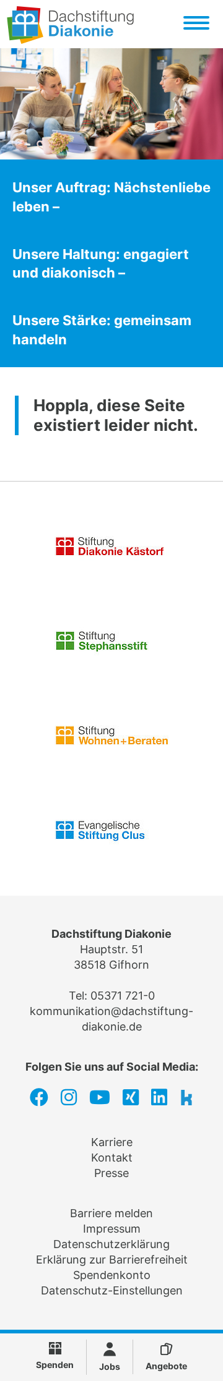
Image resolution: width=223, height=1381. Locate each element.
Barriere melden (111, 1213)
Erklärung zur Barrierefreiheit (112, 1259)
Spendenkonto (112, 1274)
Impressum (112, 1228)
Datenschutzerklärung (111, 1244)
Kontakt (112, 1157)
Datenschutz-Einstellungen (112, 1290)
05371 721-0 (122, 995)
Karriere (112, 1142)
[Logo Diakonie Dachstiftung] (70, 39)
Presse (111, 1172)
